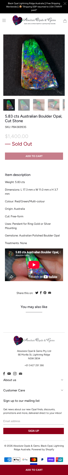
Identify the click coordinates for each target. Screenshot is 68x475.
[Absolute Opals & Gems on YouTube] (9, 373)
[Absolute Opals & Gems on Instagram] (15, 373)
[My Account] (3, 20)
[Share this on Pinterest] (45, 292)
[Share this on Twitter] (37, 292)
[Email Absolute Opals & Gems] (20, 373)
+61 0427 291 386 (34, 365)
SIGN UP (33, 430)
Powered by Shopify (43, 449)
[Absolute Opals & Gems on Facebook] (4, 373)
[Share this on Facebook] (41, 292)
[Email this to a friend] (49, 292)
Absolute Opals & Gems (26, 445)
